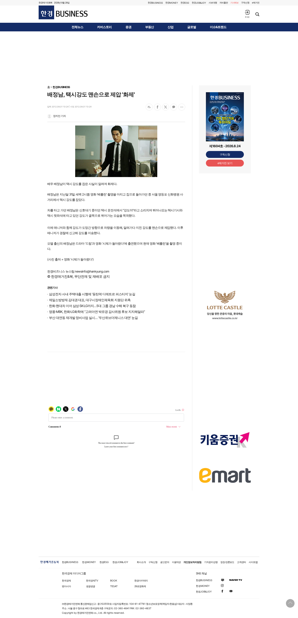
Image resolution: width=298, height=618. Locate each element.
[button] (247, 13)
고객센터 (241, 562)
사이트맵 (253, 562)
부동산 (149, 27)
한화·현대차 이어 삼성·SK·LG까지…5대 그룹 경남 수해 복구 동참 (92, 306)
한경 (155, 2)
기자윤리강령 (211, 562)
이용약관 (176, 562)
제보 (234, 2)
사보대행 (213, 2)
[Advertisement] (149, 58)
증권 (128, 27)
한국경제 (66, 580)
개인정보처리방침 (192, 562)
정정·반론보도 (227, 562)
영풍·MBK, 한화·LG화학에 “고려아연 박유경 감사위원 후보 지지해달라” (97, 312)
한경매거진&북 (45, 2)
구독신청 (245, 2)
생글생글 (90, 586)
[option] (225, 305)
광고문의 (164, 562)
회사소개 (141, 562)
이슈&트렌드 (218, 27)
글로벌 (191, 27)
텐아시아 (66, 586)
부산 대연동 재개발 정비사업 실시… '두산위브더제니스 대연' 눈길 (93, 318)
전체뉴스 (77, 27)
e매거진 (255, 2)
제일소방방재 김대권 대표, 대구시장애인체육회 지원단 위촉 (89, 300)
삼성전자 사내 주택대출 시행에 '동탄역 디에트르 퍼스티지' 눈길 (92, 294)
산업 (170, 27)
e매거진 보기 (224, 163)
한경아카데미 (141, 580)
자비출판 (224, 2)
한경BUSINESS (61, 87)
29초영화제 (140, 586)
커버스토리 (104, 27)
